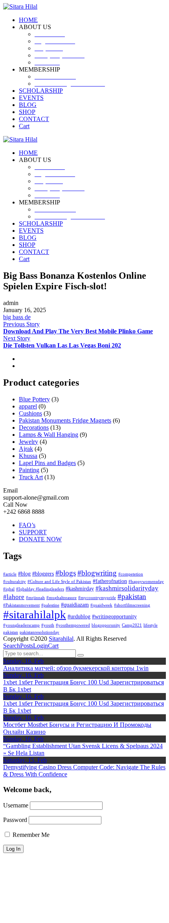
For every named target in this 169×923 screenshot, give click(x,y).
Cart (53, 645)
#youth (47, 625)
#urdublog (79, 616)
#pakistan (132, 596)
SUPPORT (33, 532)
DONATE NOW (40, 539)
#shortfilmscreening (132, 605)
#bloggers (43, 573)
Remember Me (30, 834)
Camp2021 (132, 625)
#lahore (13, 597)
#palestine (50, 605)
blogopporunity (106, 625)
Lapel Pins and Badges (47, 463)
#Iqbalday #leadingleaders (40, 589)
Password (15, 819)
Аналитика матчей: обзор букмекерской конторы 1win (76, 668)
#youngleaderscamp (21, 625)
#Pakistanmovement (21, 605)
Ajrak (26, 448)
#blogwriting (97, 573)
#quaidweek (101, 605)
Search (11, 645)
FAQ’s (27, 525)
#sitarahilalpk (34, 614)
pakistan (10, 632)
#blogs (65, 573)
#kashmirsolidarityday (127, 588)
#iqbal (9, 589)
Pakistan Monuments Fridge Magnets (65, 420)
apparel (28, 406)
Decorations (34, 427)
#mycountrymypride (97, 598)
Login (40, 645)
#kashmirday (80, 588)
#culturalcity (14, 581)
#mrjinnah (35, 598)
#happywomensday (146, 581)
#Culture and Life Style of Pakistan (59, 581)
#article (10, 574)
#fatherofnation (110, 581)
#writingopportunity (114, 616)
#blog (24, 573)
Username (15, 805)
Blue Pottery (34, 399)
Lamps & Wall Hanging (48, 434)
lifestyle (150, 625)
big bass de (17, 317)
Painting (29, 470)
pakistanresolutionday (39, 632)
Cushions (30, 413)
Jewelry (28, 441)
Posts (26, 645)
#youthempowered (73, 625)
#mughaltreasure (61, 598)
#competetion (130, 574)
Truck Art (31, 477)
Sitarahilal (61, 638)
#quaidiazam (75, 604)
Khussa (28, 455)
